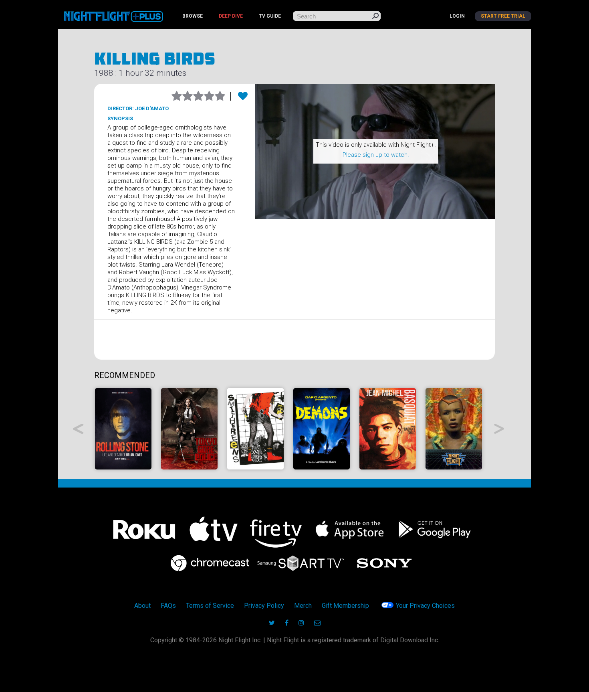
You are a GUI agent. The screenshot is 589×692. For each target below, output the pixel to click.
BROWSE (192, 16)
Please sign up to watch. (376, 154)
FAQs (168, 605)
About (142, 605)
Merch (303, 605)
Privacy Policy (264, 605)
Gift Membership (345, 605)
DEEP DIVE (231, 16)
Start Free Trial (503, 16)
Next (499, 429)
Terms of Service (210, 605)
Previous (78, 429)
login (457, 16)
